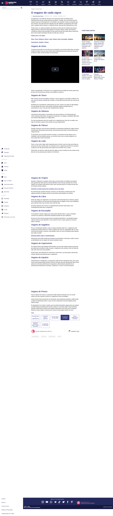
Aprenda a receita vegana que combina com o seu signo (47, 189)
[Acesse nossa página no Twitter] (63, 502)
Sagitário (70, 39)
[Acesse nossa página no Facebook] (67, 502)
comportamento (35, 336)
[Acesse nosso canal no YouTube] (47, 502)
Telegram (6, 213)
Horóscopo (39, 9)
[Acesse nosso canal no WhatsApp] (51, 502)
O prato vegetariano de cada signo (75, 317)
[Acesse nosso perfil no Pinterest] (71, 502)
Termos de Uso (5, 506)
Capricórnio (34, 42)
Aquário (41, 42)
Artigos (33, 9)
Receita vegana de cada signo (55, 317)
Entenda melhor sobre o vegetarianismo (43, 235)
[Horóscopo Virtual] (10, 3)
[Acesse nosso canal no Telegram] (55, 502)
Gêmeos (41, 39)
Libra (58, 39)
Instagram (6, 206)
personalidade (52, 336)
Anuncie (3, 502)
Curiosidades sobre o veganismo (45, 317)
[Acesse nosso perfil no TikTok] (59, 502)
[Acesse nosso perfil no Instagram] (42, 502)
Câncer (46, 39)
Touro (36, 39)
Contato (3, 498)
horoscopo (44, 336)
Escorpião (64, 39)
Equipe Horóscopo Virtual (38, 16)
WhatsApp (6, 198)
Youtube (6, 202)
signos (59, 336)
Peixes (47, 42)
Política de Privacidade (7, 509)
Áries (32, 39)
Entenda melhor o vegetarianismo (35, 317)
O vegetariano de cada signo (45, 324)
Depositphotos (37, 507)
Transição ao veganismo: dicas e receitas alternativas (35, 324)
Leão (50, 39)
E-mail (5, 209)
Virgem (55, 39)
